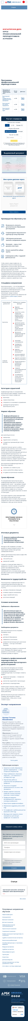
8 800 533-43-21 (16, 2)
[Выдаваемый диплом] (14, 164)
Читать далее (14, 760)
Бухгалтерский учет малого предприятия (5, 104)
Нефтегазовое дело (7, 914)
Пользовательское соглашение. (17, 1002)
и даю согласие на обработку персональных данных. (14, 144)
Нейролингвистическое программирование (8, 925)
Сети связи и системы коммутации (11, 966)
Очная (20, 131)
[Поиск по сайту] (26, 2)
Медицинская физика (8, 947)
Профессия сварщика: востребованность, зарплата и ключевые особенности (12, 799)
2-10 (12, 125)
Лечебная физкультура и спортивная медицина (12, 943)
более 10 (19, 125)
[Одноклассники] (14, 996)
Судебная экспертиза (8, 949)
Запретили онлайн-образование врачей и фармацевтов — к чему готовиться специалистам (13, 769)
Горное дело (5, 954)
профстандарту (14, 296)
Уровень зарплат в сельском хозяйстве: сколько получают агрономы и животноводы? (12, 793)
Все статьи (23, 898)
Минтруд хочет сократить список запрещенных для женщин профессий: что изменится (13, 815)
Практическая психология (9, 928)
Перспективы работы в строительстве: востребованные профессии (13, 781)
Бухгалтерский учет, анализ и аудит (5, 109)
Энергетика (5, 957)
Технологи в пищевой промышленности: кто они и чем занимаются (13, 787)
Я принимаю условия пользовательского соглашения (14, 143)
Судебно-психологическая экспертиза (12, 937)
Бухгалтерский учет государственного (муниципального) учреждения (6, 98)
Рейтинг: (15, 1014)
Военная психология (7, 919)
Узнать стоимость (14, 212)
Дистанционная (10, 131)
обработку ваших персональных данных (18, 1001)
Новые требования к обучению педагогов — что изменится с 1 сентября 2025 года (13, 775)
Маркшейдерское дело (8, 952)
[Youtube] (17, 996)
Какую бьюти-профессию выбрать (13, 803)
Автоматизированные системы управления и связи (10, 963)
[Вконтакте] (12, 996)
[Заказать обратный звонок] (23, 2)
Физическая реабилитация (9, 940)
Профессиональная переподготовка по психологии (12, 934)
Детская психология (7, 922)
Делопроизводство (7, 959)
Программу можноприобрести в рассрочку (14, 519)
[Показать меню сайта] (2, 2)
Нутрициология (6, 917)
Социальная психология (8, 931)
